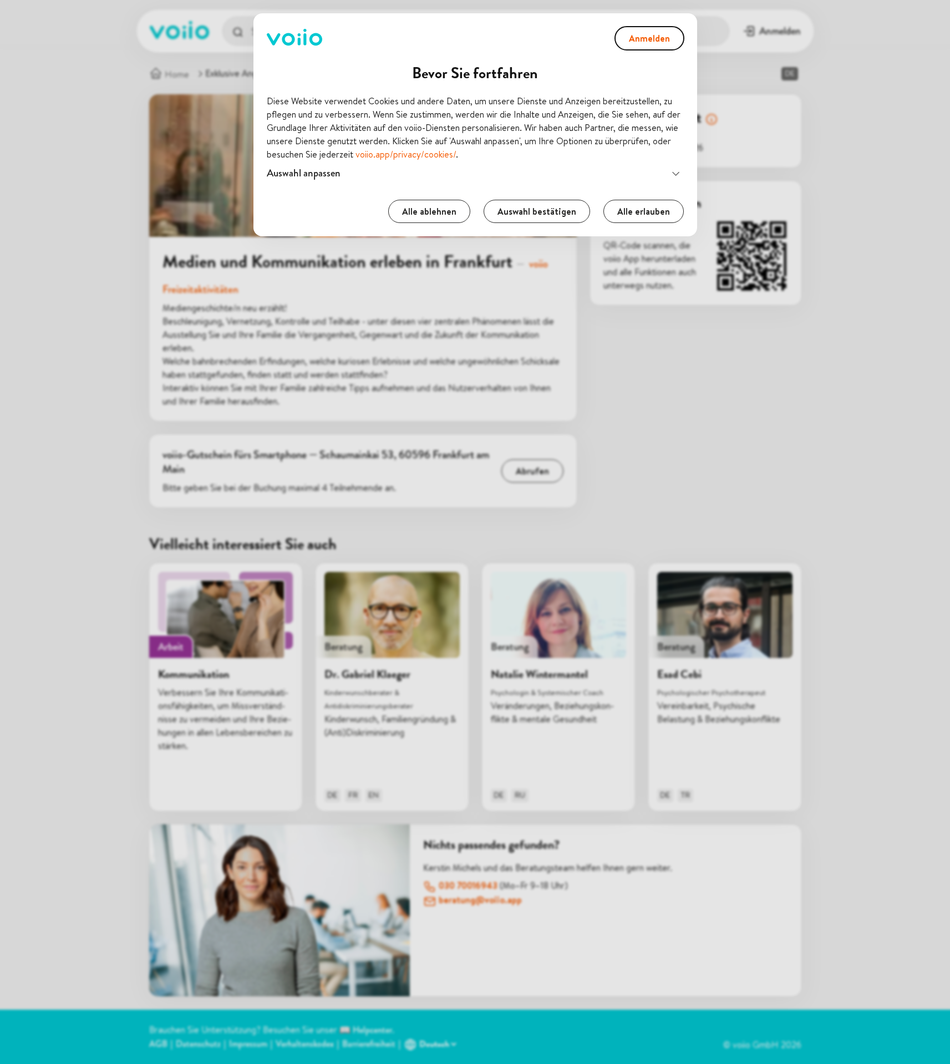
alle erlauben (643, 211)
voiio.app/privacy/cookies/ (405, 154)
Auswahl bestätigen (536, 211)
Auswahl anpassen (304, 172)
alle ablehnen (429, 211)
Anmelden (649, 38)
